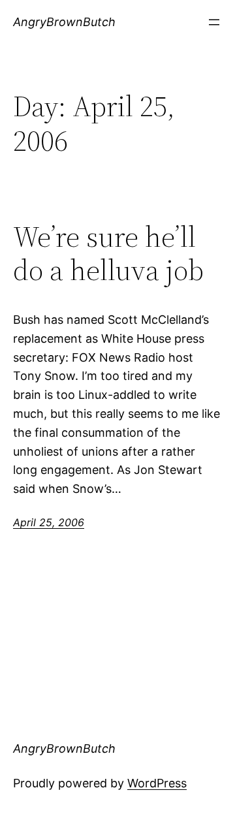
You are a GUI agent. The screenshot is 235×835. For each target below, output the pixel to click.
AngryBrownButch (64, 22)
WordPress (157, 783)
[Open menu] (214, 22)
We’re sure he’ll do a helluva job (108, 254)
